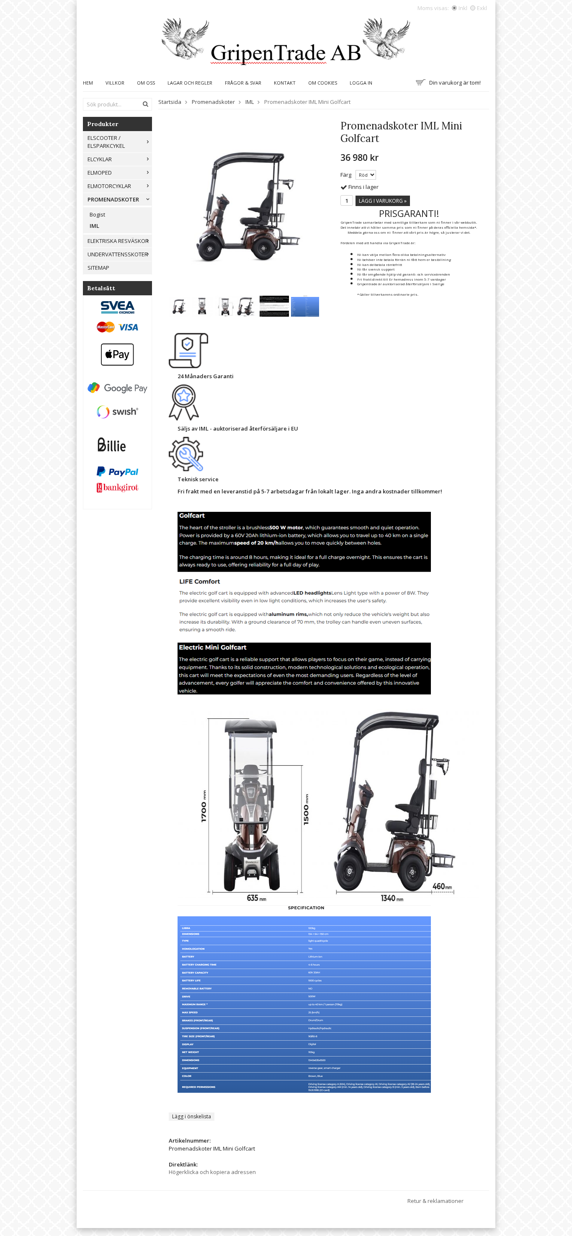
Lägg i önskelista (191, 1116)
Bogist (97, 214)
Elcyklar (100, 159)
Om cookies (322, 83)
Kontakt (285, 83)
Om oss (146, 83)
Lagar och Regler (189, 83)
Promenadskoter (113, 199)
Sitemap (98, 267)
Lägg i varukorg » (383, 200)
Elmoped (100, 172)
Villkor (115, 83)
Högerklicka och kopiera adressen (212, 1172)
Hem (88, 83)
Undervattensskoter (118, 254)
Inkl (463, 8)
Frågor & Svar (243, 83)
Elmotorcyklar (109, 186)
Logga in (361, 83)
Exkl (482, 8)
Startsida (169, 102)
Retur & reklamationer (435, 1201)
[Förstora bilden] (248, 203)
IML (94, 226)
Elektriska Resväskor (118, 241)
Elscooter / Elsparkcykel (106, 142)
